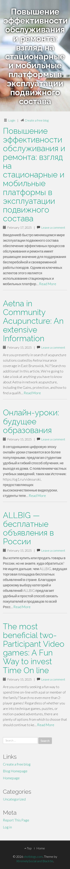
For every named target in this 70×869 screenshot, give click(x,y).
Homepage (11, 778)
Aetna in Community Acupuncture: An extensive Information (33, 321)
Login (11, 120)
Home (40, 848)
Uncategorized (14, 799)
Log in (7, 827)
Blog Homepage (15, 771)
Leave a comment (53, 227)
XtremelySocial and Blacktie (34, 861)
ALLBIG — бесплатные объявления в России (28, 528)
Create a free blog (37, 120)
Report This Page (16, 820)
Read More (47, 284)
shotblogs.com (33, 856)
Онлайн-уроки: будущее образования (31, 421)
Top (29, 848)
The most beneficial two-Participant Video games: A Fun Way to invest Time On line (33, 648)
